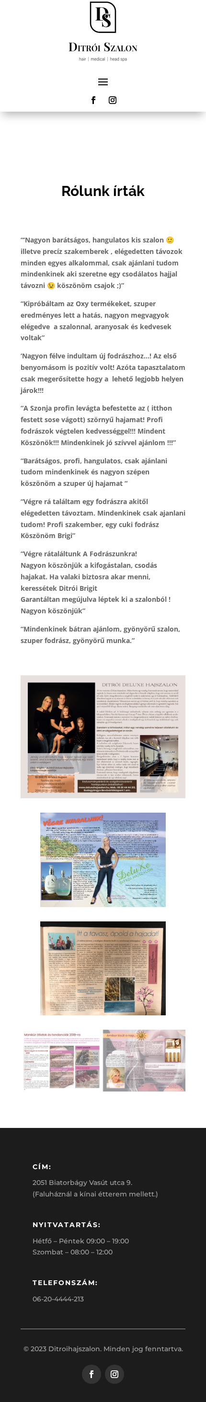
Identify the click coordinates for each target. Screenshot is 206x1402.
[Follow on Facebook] (93, 100)
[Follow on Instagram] (112, 100)
